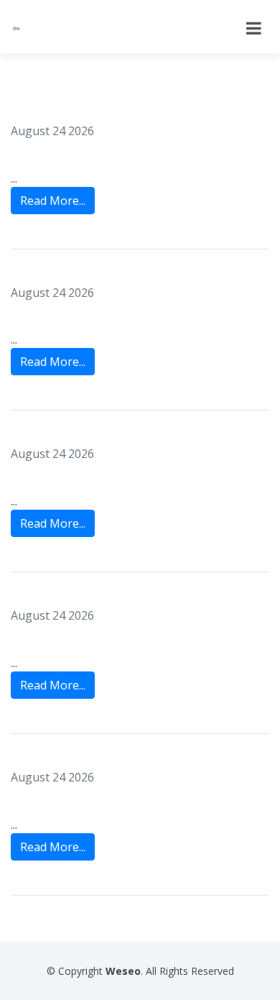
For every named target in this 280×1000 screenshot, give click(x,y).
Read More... (52, 200)
